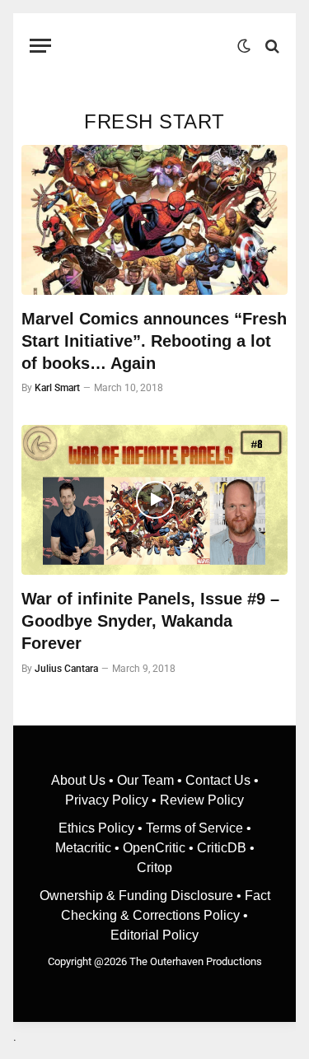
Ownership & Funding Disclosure (138, 896)
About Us (80, 780)
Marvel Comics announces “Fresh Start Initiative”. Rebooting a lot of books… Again (154, 341)
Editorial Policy (154, 935)
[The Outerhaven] (148, 45)
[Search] (270, 45)
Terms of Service (194, 828)
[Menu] (40, 45)
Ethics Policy (98, 828)
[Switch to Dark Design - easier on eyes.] (244, 46)
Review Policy (202, 800)
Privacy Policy (106, 800)
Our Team (145, 780)
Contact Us (217, 780)
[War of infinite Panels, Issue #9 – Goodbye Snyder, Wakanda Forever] (154, 500)
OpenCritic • (160, 848)
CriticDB (221, 848)
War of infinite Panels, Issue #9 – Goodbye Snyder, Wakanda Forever (150, 621)
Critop (154, 868)
